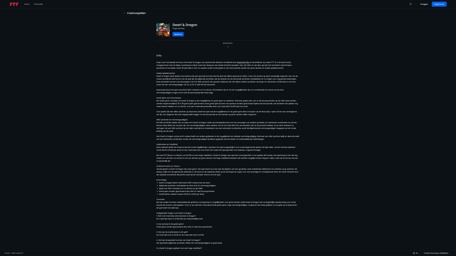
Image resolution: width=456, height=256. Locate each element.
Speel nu (178, 34)
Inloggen (424, 4)
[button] (410, 4)
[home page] (14, 4)
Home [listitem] (26, 4)
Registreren (439, 4)
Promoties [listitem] (38, 4)
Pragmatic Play (243, 62)
